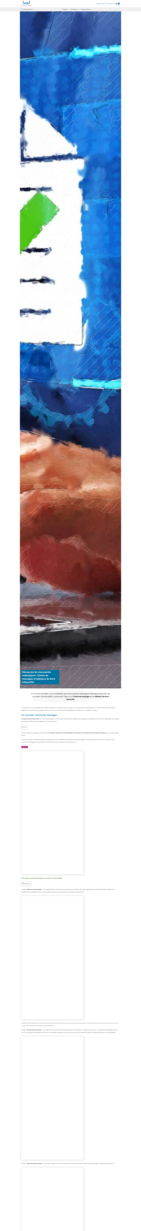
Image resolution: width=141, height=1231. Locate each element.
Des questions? (28, 9)
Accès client (110, 3)
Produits (65, 9)
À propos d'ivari (85, 9)
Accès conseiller (101, 3)
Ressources (74, 9)
